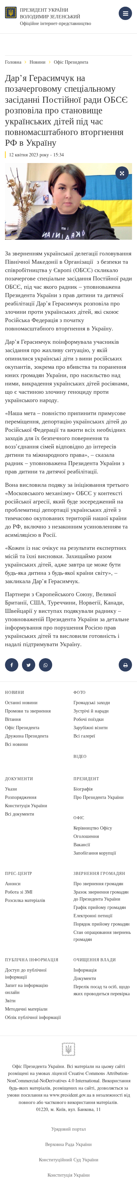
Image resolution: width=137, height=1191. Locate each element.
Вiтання (13, 719)
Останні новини (21, 702)
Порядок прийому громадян (101, 924)
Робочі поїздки (88, 719)
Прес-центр (18, 873)
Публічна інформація (32, 959)
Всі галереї (84, 736)
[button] (28, 665)
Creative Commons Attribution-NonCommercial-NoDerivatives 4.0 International (68, 1077)
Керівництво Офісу (92, 828)
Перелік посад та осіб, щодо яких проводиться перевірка (101, 990)
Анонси (13, 883)
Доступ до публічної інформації (26, 973)
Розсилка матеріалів (25, 900)
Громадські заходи (91, 702)
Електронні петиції (92, 915)
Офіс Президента (71, 62)
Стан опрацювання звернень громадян (102, 935)
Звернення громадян (99, 873)
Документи (19, 778)
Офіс (78, 817)
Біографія (82, 789)
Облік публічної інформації (33, 1017)
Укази (11, 789)
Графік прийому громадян (99, 907)
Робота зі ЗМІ (19, 892)
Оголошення (86, 836)
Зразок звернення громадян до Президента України (101, 895)
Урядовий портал (68, 1129)
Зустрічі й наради (91, 711)
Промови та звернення (28, 711)
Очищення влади (94, 959)
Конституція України (26, 805)
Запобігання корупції (94, 853)
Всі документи (19, 814)
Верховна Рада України (68, 1144)
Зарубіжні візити (90, 727)
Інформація (84, 970)
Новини (38, 62)
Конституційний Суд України (68, 1159)
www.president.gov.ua (70, 1095)
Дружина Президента (26, 736)
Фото (79, 692)
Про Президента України (98, 797)
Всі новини (16, 744)
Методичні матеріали (26, 1009)
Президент (86, 778)
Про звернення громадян (98, 883)
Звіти (10, 1000)
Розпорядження (20, 797)
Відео (80, 756)
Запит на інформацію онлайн (26, 988)
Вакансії (81, 844)
